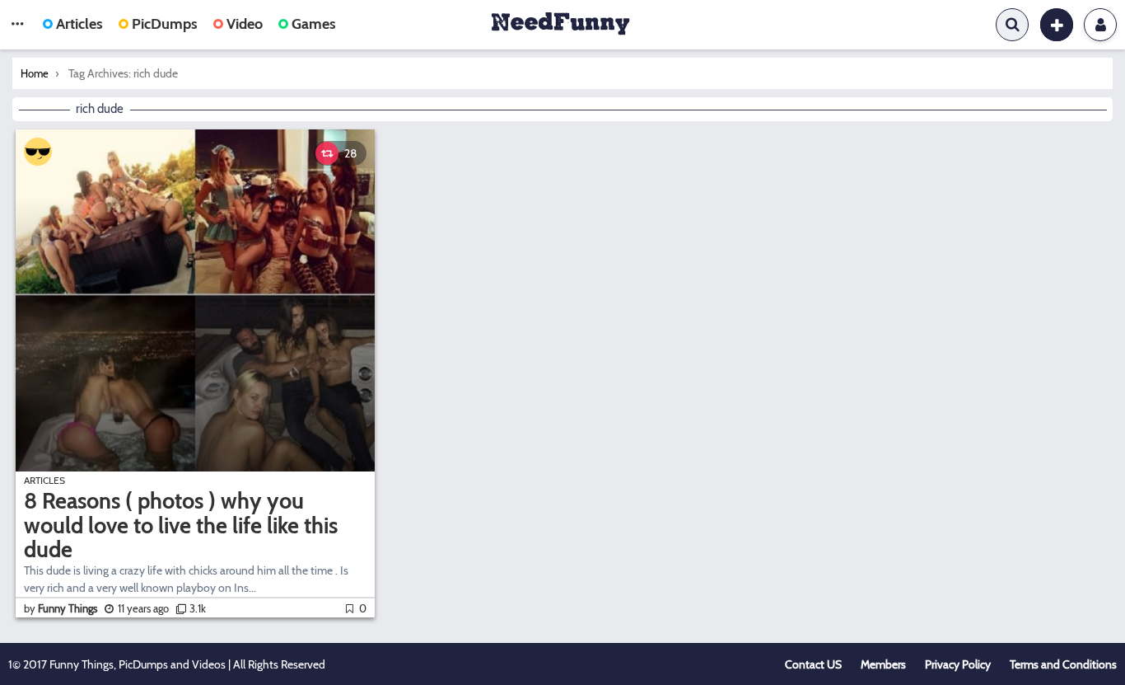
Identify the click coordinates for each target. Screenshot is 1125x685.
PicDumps (165, 24)
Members (883, 664)
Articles (79, 24)
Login (1100, 24)
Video (244, 24)
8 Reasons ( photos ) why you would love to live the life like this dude (181, 525)
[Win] (38, 152)
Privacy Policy (958, 664)
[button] (17, 24)
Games (314, 24)
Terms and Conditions (1063, 664)
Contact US (813, 664)
